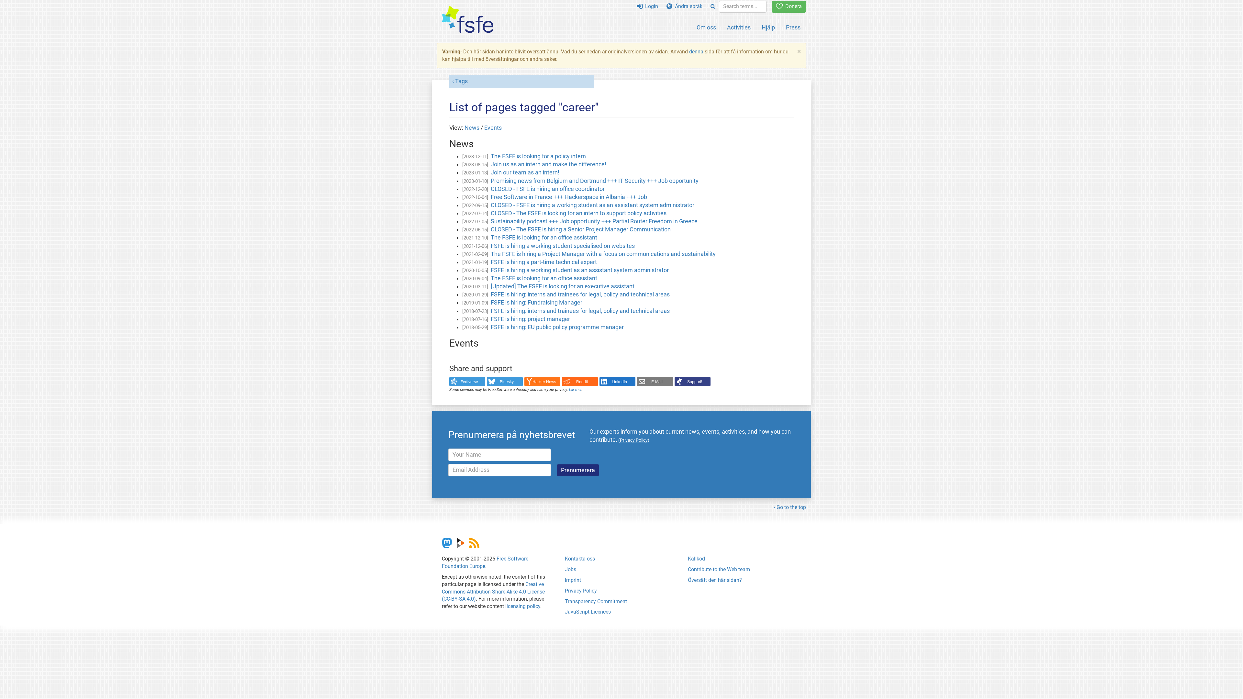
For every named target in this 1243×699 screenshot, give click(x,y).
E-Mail (657, 382)
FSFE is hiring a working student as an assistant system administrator (580, 270)
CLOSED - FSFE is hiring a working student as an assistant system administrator (592, 205)
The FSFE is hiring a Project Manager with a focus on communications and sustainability (603, 254)
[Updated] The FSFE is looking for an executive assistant (562, 286)
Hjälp (768, 27)
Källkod (696, 559)
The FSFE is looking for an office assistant (544, 237)
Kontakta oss (580, 559)
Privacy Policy (581, 591)
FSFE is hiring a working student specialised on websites (563, 246)
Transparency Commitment (596, 601)
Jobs (570, 569)
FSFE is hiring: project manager (530, 319)
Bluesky (507, 382)
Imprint (573, 580)
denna (696, 52)
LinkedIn (619, 382)
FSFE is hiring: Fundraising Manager (536, 302)
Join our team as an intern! (525, 172)
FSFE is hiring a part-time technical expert (544, 262)
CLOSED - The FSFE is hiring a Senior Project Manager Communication (581, 229)
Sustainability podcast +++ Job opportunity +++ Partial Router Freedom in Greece (594, 221)
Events (493, 128)
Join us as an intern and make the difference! (548, 164)
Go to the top (791, 507)
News (472, 128)
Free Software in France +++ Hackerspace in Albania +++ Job (569, 197)
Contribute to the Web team (719, 569)
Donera (792, 6)
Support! (694, 382)
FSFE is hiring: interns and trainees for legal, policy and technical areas (580, 294)
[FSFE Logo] (467, 20)
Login (650, 6)
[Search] (713, 6)
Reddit (582, 382)
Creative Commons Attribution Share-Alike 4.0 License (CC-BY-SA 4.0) (493, 591)
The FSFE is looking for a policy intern (538, 156)
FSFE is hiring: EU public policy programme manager (557, 327)
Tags (461, 81)
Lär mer (575, 389)
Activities (739, 27)
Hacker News (544, 382)
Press (793, 27)
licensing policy (522, 606)
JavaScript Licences (588, 612)
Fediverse (469, 382)
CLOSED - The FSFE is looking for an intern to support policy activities (578, 213)
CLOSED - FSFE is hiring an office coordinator (548, 189)
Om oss (706, 27)
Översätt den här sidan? (715, 580)
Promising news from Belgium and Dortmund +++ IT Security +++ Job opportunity (595, 181)
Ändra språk (687, 6)
